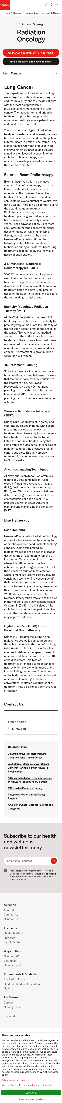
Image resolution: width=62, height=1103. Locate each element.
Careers (9, 1002)
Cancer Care (32, 12)
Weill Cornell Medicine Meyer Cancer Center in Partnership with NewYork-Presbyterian (28, 767)
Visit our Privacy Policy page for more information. (28, 1085)
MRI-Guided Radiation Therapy (25, 788)
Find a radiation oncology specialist (31, 61)
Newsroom (10, 937)
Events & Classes (15, 942)
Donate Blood (12, 965)
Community (11, 914)
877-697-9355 (19, 728)
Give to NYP (11, 956)
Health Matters (13, 933)
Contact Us (11, 919)
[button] (31, 73)
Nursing (9, 988)
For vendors (11, 1016)
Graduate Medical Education (22, 984)
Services (17, 12)
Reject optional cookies (31, 1099)
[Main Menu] (56, 4)
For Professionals (15, 979)
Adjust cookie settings (13, 1080)
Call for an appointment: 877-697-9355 (30, 52)
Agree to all (31, 1093)
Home (7, 12)
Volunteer (10, 961)
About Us (9, 910)
